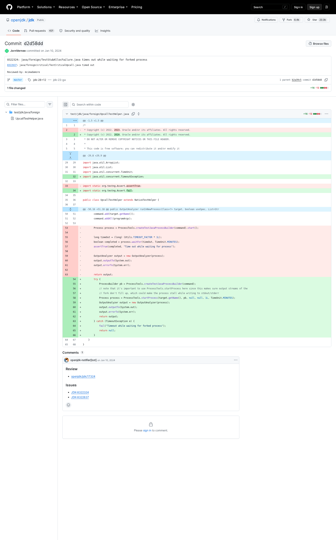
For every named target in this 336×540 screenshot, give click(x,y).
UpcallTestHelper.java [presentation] (29, 118)
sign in (147, 430)
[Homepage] (9, 7)
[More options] (326, 114)
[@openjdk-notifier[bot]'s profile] (66, 360)
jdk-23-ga (59, 79)
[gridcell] (197, 120)
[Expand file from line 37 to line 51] (70, 209)
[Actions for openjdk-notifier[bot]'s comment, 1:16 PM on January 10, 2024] (235, 360)
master (18, 80)
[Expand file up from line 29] (70, 158)
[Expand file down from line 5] (70, 153)
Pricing (136, 7)
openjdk (18, 20)
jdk (31, 20)
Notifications (269, 19)
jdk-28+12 (39, 79)
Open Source (92, 7)
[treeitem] (29, 115)
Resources (67, 7)
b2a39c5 (296, 80)
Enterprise (116, 7)
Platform (23, 7)
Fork (293, 19)
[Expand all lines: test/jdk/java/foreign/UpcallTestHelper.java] (138, 114)
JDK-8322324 (80, 392)
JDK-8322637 (80, 397)
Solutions (44, 7)
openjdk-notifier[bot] (83, 360)
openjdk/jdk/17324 (83, 376)
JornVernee (18, 50)
